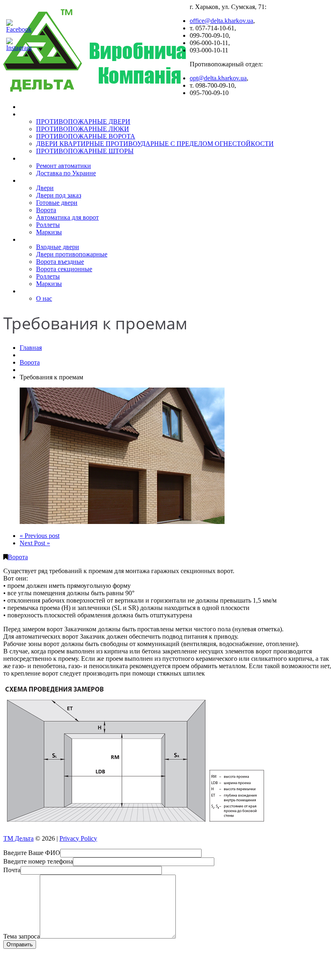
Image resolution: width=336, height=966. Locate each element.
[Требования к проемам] (122, 521)
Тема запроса (21, 936)
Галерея (31, 239)
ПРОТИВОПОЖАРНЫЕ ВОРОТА (85, 136)
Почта (11, 869)
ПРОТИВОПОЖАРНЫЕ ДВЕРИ (83, 121)
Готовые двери (56, 202)
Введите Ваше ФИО (31, 852)
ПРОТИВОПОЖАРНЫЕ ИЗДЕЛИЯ (64, 114)
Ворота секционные (64, 268)
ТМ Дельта (18, 838)
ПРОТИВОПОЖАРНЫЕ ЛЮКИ (82, 128)
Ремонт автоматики (63, 165)
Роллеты (48, 224)
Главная (31, 107)
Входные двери (57, 246)
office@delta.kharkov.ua (221, 20)
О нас (44, 298)
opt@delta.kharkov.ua (218, 78)
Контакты (33, 291)
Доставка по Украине (66, 173)
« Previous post (39, 535)
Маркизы (49, 232)
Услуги (29, 158)
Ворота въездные (60, 261)
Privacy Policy (78, 838)
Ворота (46, 209)
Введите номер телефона (38, 861)
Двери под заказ (58, 195)
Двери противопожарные (71, 254)
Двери (45, 187)
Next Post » (35, 543)
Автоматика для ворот (67, 217)
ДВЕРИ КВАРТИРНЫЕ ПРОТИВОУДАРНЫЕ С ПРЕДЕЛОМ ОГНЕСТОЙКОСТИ (155, 143)
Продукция (35, 180)
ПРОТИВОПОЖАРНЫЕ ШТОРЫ (85, 150)
